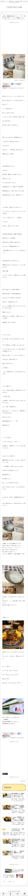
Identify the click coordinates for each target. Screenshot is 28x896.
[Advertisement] (14, 37)
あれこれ (5, 773)
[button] (25, 462)
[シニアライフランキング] (6, 86)
